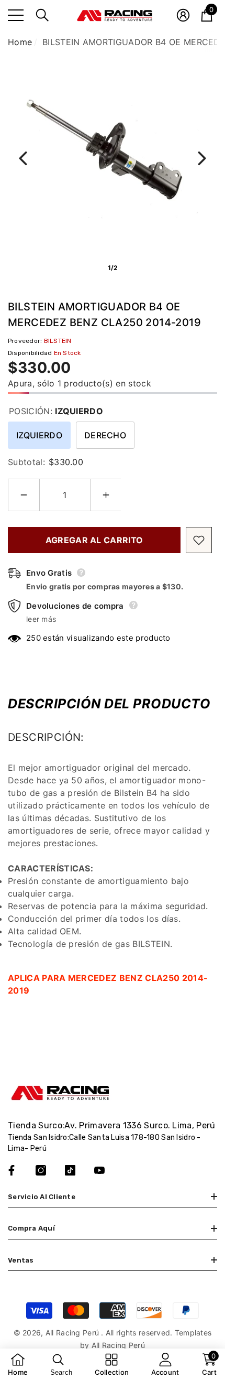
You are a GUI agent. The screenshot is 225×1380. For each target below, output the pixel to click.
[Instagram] (41, 1170)
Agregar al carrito (94, 540)
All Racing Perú (73, 1332)
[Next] (202, 158)
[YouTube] (99, 1170)
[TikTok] (70, 1170)
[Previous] (23, 158)
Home (20, 42)
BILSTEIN (58, 340)
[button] (42, 15)
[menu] (16, 15)
